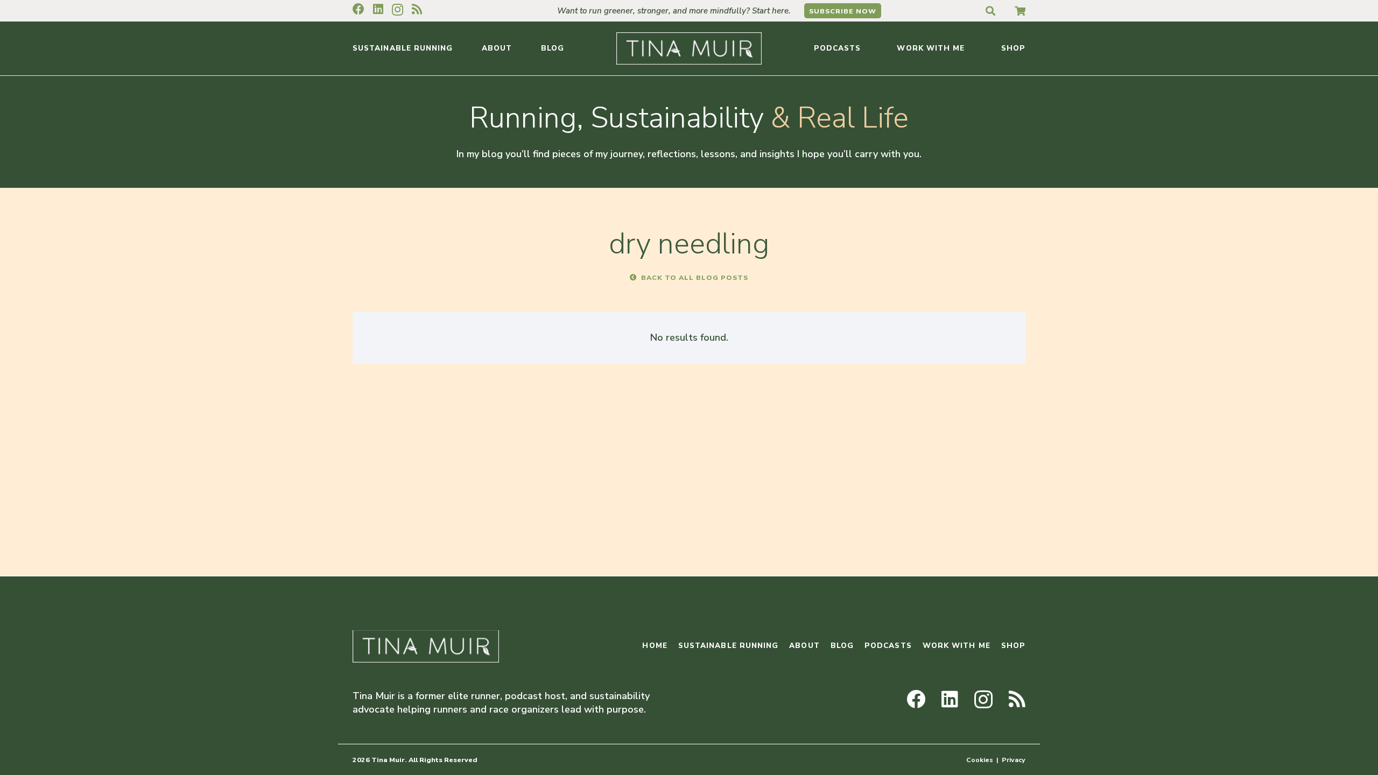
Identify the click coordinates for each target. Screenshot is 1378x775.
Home (654, 645)
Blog (842, 645)
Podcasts (888, 645)
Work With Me (956, 645)
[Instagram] (397, 9)
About (804, 645)
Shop (1013, 645)
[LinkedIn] (378, 9)
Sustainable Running (728, 645)
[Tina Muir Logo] (689, 48)
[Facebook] (358, 9)
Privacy (1013, 759)
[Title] (1020, 11)
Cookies (979, 759)
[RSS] (417, 9)
